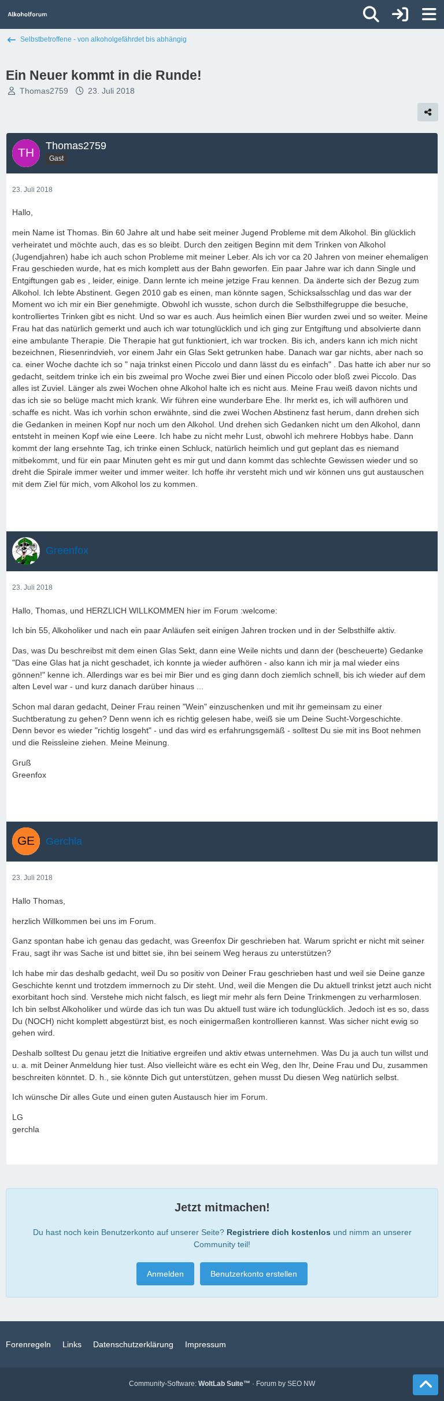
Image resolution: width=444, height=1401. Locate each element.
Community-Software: (189, 1384)
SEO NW (301, 1384)
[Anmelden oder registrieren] (400, 14)
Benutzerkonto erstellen (253, 1273)
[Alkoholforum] (27, 14)
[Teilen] (427, 112)
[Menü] (429, 14)
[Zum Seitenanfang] (425, 1384)
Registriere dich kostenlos (279, 1232)
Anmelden (165, 1273)
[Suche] (371, 14)
